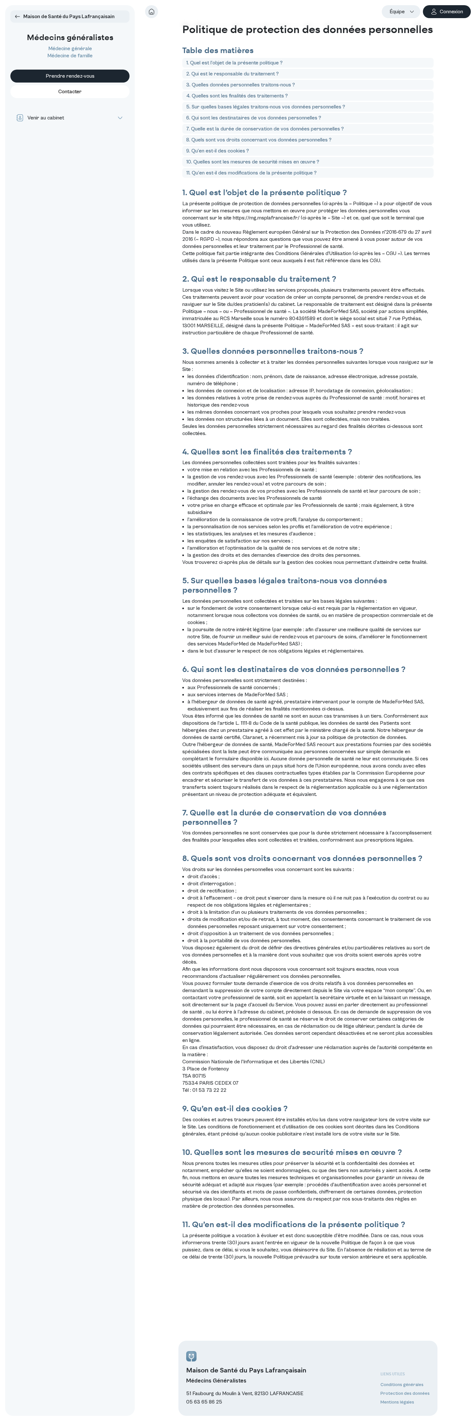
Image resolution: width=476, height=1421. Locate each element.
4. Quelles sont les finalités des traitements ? (237, 96)
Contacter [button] (70, 92)
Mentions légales (397, 1402)
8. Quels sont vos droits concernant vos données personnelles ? (259, 140)
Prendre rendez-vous (70, 76)
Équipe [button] (397, 12)
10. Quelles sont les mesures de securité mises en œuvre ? (252, 162)
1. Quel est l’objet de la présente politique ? (234, 63)
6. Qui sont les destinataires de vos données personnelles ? (253, 118)
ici (266, 759)
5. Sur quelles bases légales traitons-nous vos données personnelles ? (265, 107)
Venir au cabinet (46, 118)
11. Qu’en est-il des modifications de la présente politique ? (251, 173)
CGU (375, 260)
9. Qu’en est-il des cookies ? (217, 151)
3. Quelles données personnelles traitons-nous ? (240, 85)
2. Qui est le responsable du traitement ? (232, 74)
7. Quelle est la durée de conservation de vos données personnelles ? (265, 129)
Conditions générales (402, 1384)
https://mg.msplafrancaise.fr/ (266, 218)
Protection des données (405, 1393)
